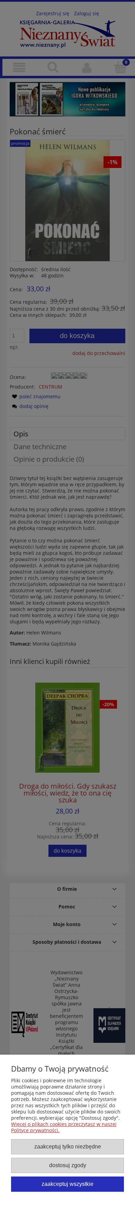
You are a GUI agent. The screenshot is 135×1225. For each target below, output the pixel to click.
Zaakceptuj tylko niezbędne (67, 1146)
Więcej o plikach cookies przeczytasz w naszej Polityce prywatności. (64, 1127)
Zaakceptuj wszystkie (67, 1184)
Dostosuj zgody (67, 1165)
